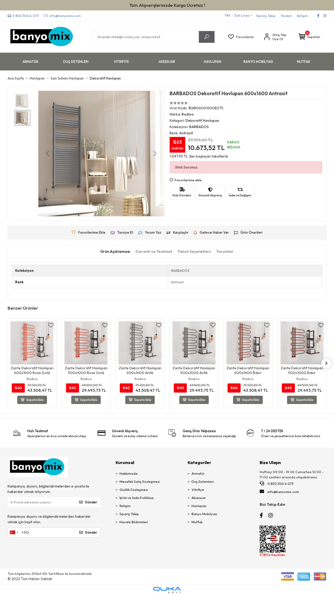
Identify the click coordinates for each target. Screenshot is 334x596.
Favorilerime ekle (188, 180)
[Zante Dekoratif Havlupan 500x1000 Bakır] (302, 342)
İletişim (302, 16)
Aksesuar (199, 498)
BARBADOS (180, 270)
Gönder (91, 502)
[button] (309, 37)
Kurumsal (125, 462)
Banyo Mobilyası (204, 514)
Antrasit (177, 282)
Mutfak (197, 522)
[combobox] (14, 532)
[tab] (115, 251)
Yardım (286, 16)
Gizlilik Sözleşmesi (134, 489)
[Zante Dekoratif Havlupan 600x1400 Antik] (140, 342)
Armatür (198, 473)
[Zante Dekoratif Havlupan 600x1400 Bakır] (248, 342)
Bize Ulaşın (270, 462)
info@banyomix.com (283, 492)
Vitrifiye (198, 489)
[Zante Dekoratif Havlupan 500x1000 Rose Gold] (86, 342)
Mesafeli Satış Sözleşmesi (140, 481)
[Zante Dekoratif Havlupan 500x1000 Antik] (194, 342)
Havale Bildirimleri (134, 522)
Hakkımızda (129, 473)
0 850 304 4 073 (280, 483)
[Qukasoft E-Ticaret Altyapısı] (167, 590)
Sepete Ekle (35, 400)
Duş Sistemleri (203, 481)
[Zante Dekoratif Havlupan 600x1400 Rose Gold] (31, 342)
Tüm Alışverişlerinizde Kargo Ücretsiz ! (167, 5)
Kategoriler (199, 462)
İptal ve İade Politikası (137, 498)
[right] (326, 363)
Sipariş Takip (266, 16)
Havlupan (199, 506)
